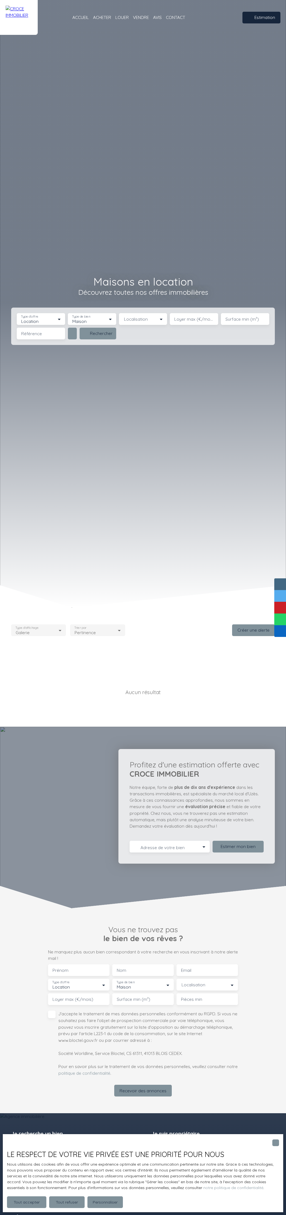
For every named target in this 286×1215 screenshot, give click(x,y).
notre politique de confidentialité (233, 1187)
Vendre (141, 17)
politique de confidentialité (84, 1073)
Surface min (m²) (242, 319)
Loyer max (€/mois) (194, 319)
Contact (175, 17)
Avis (157, 17)
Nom (121, 970)
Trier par (81, 627)
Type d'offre (29, 316)
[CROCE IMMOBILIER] (19, 17)
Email (186, 970)
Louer (122, 17)
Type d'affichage (27, 627)
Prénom (60, 970)
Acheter (102, 17)
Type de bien (81, 316)
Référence (31, 333)
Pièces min (191, 999)
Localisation (136, 319)
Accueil (80, 17)
